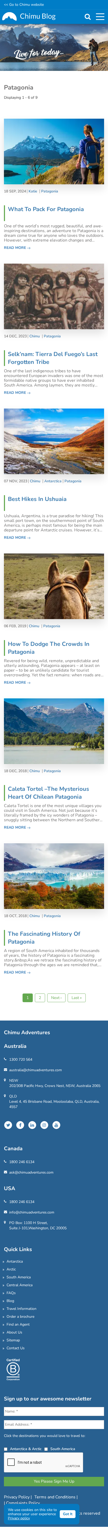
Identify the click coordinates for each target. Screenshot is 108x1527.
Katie (33, 191)
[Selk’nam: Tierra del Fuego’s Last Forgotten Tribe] (54, 296)
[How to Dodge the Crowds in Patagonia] (54, 585)
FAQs (11, 1292)
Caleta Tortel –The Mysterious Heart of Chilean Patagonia (48, 793)
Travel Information (21, 1308)
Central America (20, 1285)
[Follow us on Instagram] (44, 1125)
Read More (15, 247)
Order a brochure (20, 1316)
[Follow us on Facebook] (20, 1125)
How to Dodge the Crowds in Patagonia (48, 648)
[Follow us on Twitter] (8, 1125)
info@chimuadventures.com (31, 1212)
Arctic (11, 1269)
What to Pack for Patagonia (46, 209)
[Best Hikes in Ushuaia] (54, 440)
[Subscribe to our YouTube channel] (56, 1125)
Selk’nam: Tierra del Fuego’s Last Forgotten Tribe (53, 358)
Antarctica (53, 481)
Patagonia (49, 191)
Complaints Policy (23, 1503)
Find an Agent (18, 1324)
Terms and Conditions (55, 1497)
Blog (10, 1300)
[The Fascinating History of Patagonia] (54, 875)
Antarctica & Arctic (26, 1448)
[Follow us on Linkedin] (32, 1125)
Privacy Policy (17, 1497)
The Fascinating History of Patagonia (44, 938)
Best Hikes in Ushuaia (37, 499)
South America (19, 1277)
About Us (14, 1332)
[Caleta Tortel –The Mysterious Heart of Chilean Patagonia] (54, 730)
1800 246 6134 (21, 1161)
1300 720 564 (20, 1059)
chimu (34, 336)
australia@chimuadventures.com (35, 1070)
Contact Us (16, 1348)
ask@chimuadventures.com (31, 1172)
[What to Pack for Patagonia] (54, 151)
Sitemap (13, 1340)
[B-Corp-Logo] (13, 1369)
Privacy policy (19, 1518)
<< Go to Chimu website (24, 4)
